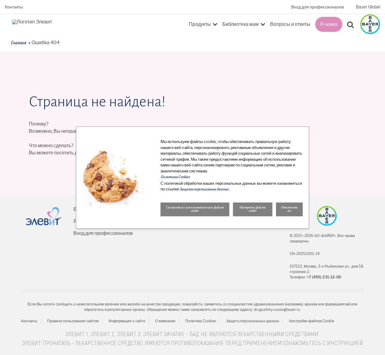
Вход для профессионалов (317, 7)
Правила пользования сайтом (73, 321)
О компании (165, 321)
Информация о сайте (127, 321)
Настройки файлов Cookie (311, 321)
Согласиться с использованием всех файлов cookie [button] (195, 209)
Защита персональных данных (252, 321)
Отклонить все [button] (289, 209)
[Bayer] (327, 216)
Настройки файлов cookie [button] (252, 209)
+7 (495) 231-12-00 (324, 277)
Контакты (14, 7)
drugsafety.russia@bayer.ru (277, 309)
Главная (18, 43)
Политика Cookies (200, 321)
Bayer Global (368, 7)
